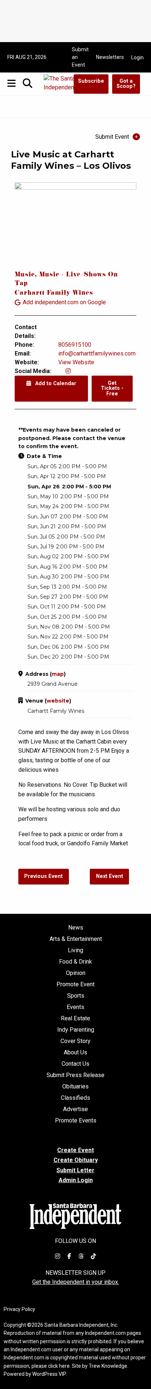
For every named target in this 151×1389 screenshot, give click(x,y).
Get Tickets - (112, 388)
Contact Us (75, 1064)
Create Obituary (76, 1160)
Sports (75, 996)
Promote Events (75, 1121)
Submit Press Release (75, 1075)
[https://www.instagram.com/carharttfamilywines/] (68, 371)
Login (137, 57)
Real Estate (75, 1018)
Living (75, 950)
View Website (76, 362)
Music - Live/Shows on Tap (66, 279)
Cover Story (75, 1041)
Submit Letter (75, 1170)
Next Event (109, 876)
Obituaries (75, 1087)
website (58, 700)
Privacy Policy (19, 1309)
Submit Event (112, 136)
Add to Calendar (55, 383)
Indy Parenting (75, 1030)
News (75, 928)
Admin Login (76, 1180)
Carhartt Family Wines (54, 293)
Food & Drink (75, 962)
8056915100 (74, 344)
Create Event (75, 1150)
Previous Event (43, 876)
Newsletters (110, 57)
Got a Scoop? (126, 83)
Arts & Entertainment (75, 939)
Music (25, 275)
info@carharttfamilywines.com (97, 353)
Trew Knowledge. (108, 1366)
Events (75, 1007)
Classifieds (75, 1098)
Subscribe (91, 81)
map (58, 674)
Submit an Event (80, 57)
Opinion (75, 973)
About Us (75, 1052)
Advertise (75, 1109)
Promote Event (75, 984)
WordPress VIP (49, 1374)
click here (59, 1366)
